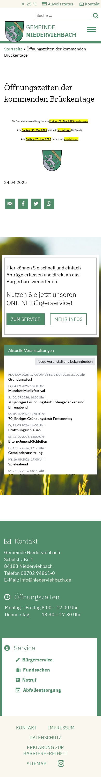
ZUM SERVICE (25, 319)
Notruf (29, 680)
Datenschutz (45, 738)
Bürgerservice (37, 660)
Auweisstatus (60, 3)
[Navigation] (91, 31)
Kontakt (92, 3)
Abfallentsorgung (42, 690)
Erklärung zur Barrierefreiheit (45, 750)
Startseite (13, 48)
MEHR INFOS (68, 319)
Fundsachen (36, 670)
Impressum (61, 728)
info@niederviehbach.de (45, 580)
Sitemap (36, 764)
